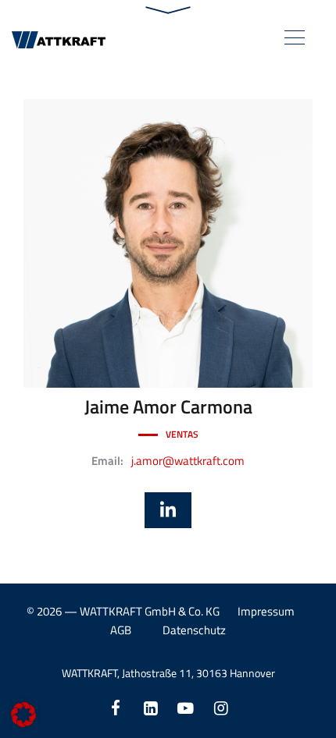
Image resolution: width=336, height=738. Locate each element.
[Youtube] (185, 708)
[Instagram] (221, 708)
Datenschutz (194, 630)
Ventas (182, 434)
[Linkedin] (150, 708)
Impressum (266, 611)
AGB (120, 630)
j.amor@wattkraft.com (188, 461)
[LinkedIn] (168, 510)
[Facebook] (115, 708)
